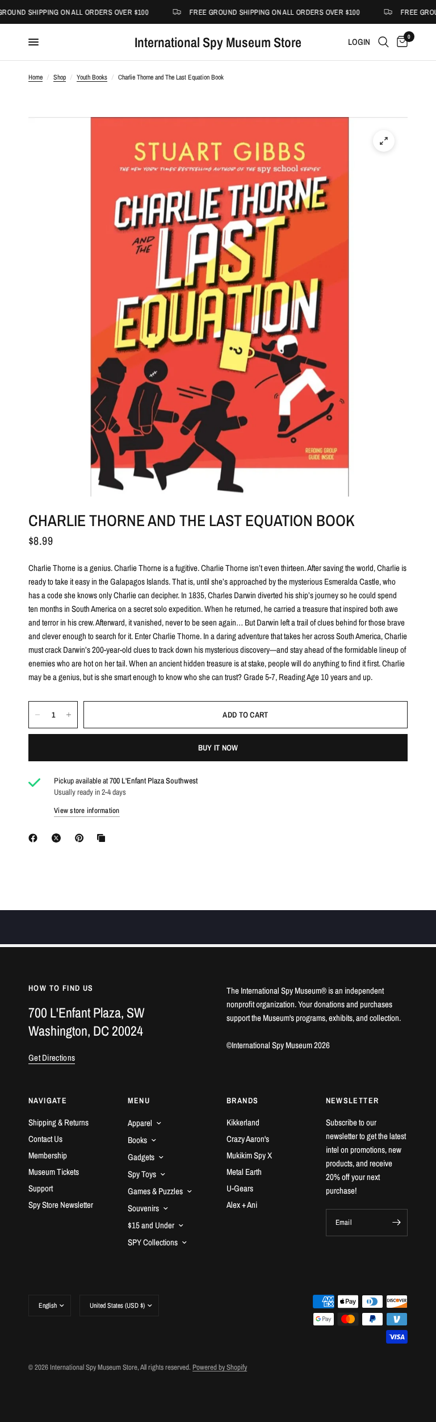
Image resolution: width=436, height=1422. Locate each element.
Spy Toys (142, 1174)
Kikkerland (243, 1122)
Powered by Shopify (219, 1367)
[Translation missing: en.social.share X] (58, 838)
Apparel (140, 1123)
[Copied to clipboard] (103, 838)
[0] (400, 42)
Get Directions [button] (51, 1057)
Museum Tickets (53, 1172)
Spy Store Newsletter (60, 1205)
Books (137, 1140)
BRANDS (242, 1100)
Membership (47, 1155)
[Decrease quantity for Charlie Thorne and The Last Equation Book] (37, 715)
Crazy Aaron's (248, 1139)
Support (40, 1188)
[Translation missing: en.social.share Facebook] (35, 838)
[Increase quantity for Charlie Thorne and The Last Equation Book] (68, 715)
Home (35, 77)
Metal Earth (244, 1172)
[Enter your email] (396, 1222)
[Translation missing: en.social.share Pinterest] (82, 838)
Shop (59, 77)
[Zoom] (384, 141)
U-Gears (240, 1188)
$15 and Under (151, 1225)
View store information (87, 810)
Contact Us (45, 1139)
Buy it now (218, 748)
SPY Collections (153, 1242)
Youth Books (92, 77)
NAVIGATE (47, 1100)
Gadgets (141, 1157)
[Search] (383, 42)
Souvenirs (143, 1208)
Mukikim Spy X (249, 1155)
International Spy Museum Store (218, 42)
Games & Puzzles (155, 1191)
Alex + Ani (242, 1205)
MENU (139, 1100)
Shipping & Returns (58, 1122)
